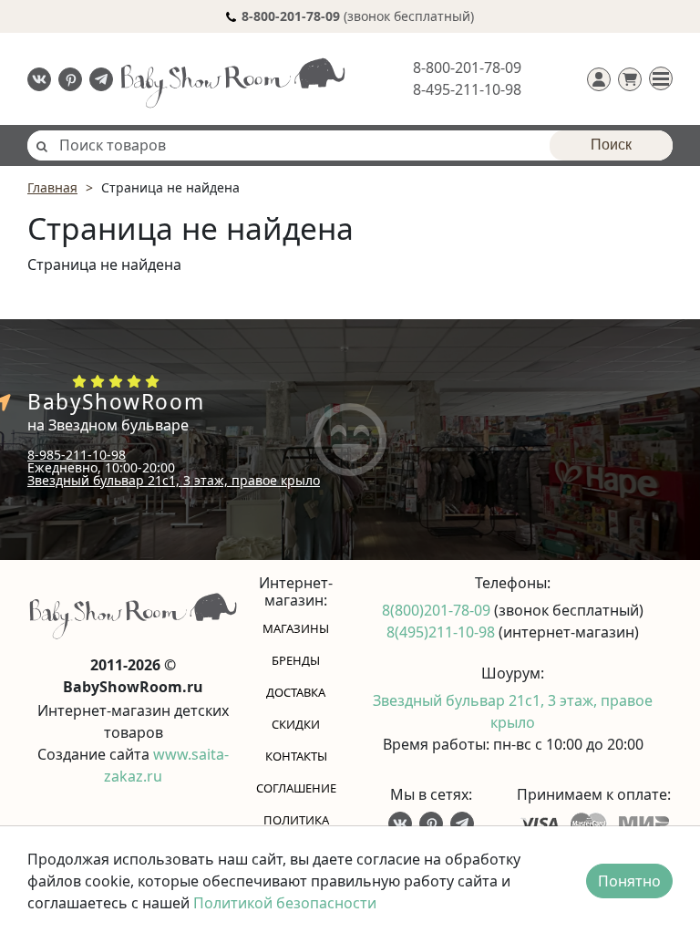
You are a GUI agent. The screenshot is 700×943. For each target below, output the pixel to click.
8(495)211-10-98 (442, 632)
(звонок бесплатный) (358, 16)
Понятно (629, 881)
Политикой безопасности (284, 903)
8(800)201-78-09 (438, 610)
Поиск (611, 144)
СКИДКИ (296, 724)
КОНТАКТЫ (296, 756)
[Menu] (661, 78)
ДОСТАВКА (295, 692)
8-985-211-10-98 (76, 454)
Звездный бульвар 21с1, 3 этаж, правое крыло (173, 480)
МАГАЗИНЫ (295, 628)
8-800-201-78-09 (467, 67)
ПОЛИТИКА (296, 820)
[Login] (599, 79)
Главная (52, 187)
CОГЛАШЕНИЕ (296, 788)
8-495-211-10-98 (467, 89)
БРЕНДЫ (296, 660)
